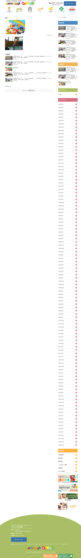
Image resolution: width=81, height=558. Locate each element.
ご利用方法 (29, 544)
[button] (76, 17)
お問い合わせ (71, 3)
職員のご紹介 (38, 544)
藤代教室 (60, 458)
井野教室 (60, 468)
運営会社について (65, 544)
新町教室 (60, 461)
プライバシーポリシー (57, 544)
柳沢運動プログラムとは (14, 544)
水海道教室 (61, 455)
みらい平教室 (61, 471)
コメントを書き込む (29, 90)
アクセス (50, 544)
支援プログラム (23, 544)
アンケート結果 (44, 544)
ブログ (33, 544)
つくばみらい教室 (62, 464)
